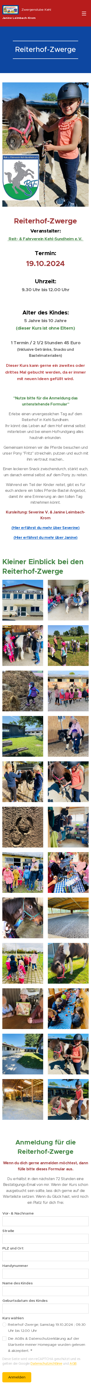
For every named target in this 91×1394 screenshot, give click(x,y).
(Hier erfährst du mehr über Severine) (45, 527)
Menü (84, 13)
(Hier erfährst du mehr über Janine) (45, 537)
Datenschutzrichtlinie (46, 1363)
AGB (73, 1363)
